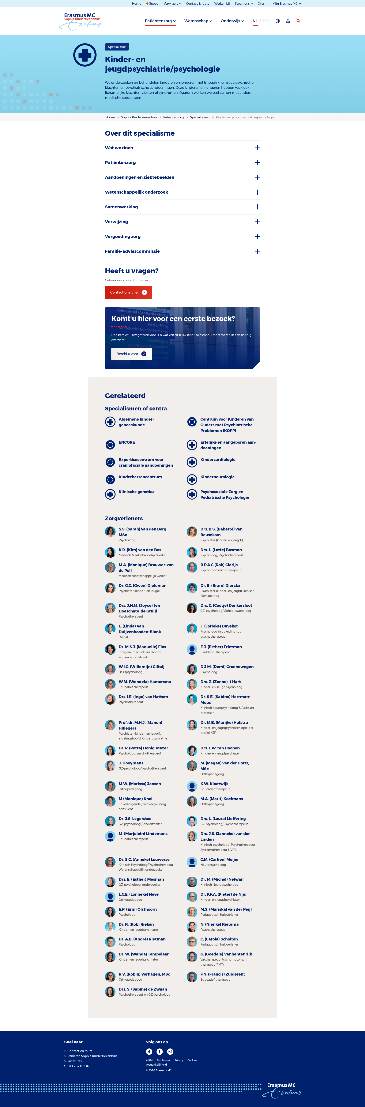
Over (261, 3)
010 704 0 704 (78, 1066)
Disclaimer (163, 1060)
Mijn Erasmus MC (285, 3)
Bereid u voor (127, 354)
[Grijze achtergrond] (277, 22)
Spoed (154, 3)
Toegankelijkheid (156, 1064)
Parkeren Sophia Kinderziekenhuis (92, 1056)
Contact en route (80, 1051)
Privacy (178, 1060)
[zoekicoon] (299, 21)
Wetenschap (196, 21)
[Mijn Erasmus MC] (288, 22)
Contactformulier (124, 292)
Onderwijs (230, 21)
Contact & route (197, 3)
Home (136, 3)
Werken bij (222, 3)
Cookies (192, 1060)
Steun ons (242, 3)
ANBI (149, 1060)
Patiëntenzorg (158, 21)
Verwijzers (171, 3)
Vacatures (75, 1061)
